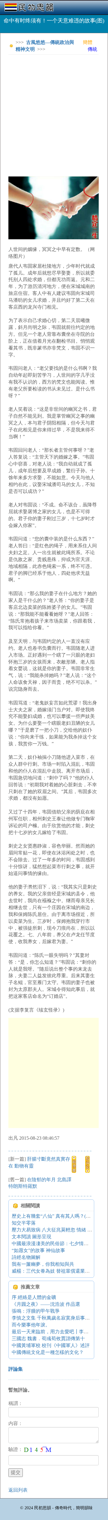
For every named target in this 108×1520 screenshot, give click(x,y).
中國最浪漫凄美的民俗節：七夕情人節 (52, 1243)
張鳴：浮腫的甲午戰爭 (36, 1311)
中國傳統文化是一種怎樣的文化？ (48, 1352)
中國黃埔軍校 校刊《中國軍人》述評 (51, 1345)
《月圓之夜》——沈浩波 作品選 (46, 1304)
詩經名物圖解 (26, 1257)
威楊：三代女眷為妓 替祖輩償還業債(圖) (55, 1271)
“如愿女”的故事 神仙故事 (38, 1250)
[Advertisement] (54, 113)
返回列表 (18, 1490)
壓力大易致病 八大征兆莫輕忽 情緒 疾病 (54, 1229)
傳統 (92, 49)
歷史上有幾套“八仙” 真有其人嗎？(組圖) (54, 1216)
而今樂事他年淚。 (31, 1324)
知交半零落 (24, 1222)
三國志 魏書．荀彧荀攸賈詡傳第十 (48, 1338)
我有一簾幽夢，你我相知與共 (43, 1264)
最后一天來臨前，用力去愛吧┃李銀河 (52, 1331)
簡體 (87, 42)
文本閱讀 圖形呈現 (31, 1236)
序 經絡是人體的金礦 (34, 1297)
